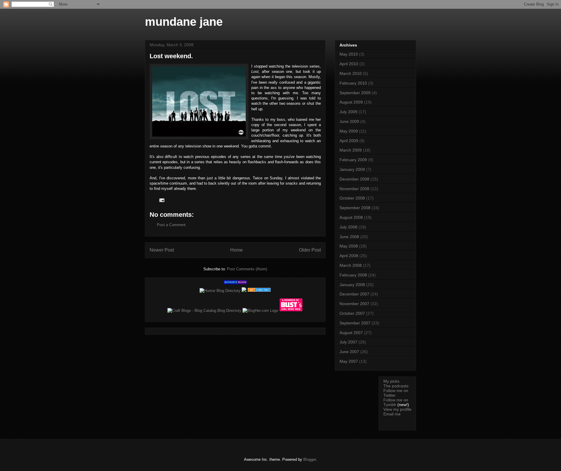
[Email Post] (161, 200)
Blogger (309, 459)
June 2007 (349, 351)
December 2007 (354, 294)
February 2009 (353, 159)
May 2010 (349, 54)
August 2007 (351, 332)
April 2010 (349, 63)
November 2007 (354, 303)
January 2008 (352, 284)
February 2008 (353, 275)
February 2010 (353, 83)
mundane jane (184, 21)
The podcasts (395, 386)
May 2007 (349, 361)
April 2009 (349, 140)
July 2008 (348, 227)
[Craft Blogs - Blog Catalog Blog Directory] (204, 310)
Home (236, 249)
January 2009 (352, 169)
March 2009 (351, 150)
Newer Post (162, 249)
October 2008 (352, 198)
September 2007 (355, 323)
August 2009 (351, 102)
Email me (392, 414)
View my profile (397, 409)
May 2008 (349, 246)
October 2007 (352, 313)
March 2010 (351, 73)
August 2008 (351, 217)
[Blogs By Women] (244, 290)
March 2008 (351, 265)
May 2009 (349, 131)
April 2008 (349, 255)
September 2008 (355, 207)
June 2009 (349, 121)
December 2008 (354, 179)
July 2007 (348, 342)
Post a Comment (171, 225)
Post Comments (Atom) (247, 269)
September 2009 (355, 92)
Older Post (310, 249)
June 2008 (349, 236)
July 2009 (348, 111)
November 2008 (354, 188)
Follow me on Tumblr (395, 402)
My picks (391, 381)
